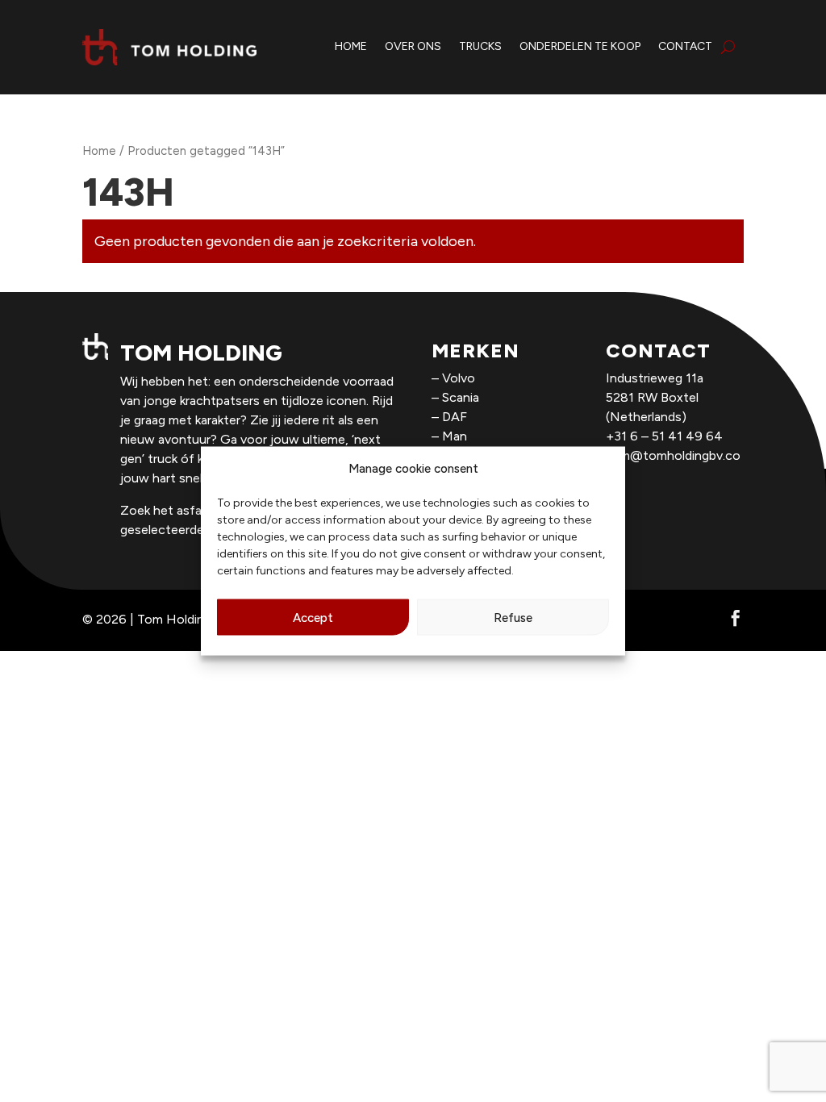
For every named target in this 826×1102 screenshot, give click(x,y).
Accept (313, 617)
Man (454, 436)
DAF (454, 416)
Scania (460, 397)
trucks (480, 46)
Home (99, 151)
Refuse (513, 617)
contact (685, 46)
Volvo (458, 378)
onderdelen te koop (579, 46)
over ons (413, 46)
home (351, 46)
